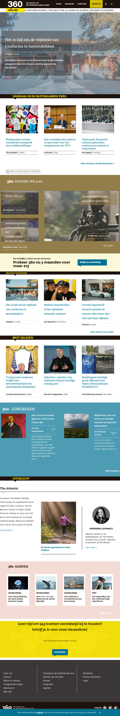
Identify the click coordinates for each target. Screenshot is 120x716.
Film (94, 593)
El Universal (92, 236)
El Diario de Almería (49, 10)
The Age (107, 10)
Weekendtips (14, 593)
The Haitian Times (10, 247)
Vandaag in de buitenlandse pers (59, 673)
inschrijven (60, 652)
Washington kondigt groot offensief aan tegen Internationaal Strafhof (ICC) (95, 382)
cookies (39, 713)
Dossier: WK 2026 (14, 196)
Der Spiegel (87, 153)
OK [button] (100, 713)
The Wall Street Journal (92, 394)
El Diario (85, 325)
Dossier (46, 681)
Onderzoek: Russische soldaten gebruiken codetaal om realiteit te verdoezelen (95, 144)
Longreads (48, 684)
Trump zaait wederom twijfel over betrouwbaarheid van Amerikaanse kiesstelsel (20, 382)
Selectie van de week (53, 677)
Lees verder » (108, 246)
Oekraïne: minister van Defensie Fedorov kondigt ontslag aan (59, 380)
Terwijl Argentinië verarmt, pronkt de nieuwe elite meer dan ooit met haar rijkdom (95, 312)
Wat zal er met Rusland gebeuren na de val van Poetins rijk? (43, 419)
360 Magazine (11, 54)
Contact (7, 677)
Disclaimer (88, 673)
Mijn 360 (8, 692)
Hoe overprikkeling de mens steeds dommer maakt (17, 599)
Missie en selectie (12, 681)
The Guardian (11, 153)
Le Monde (48, 153)
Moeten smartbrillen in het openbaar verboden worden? (30, 43)
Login (85, 681)
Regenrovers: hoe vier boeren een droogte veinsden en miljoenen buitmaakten (105, 420)
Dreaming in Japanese (73, 10)
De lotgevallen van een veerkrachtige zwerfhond (101, 599)
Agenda (47, 688)
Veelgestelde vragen (13, 684)
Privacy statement (91, 677)
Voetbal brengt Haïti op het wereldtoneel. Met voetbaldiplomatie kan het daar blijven (15, 232)
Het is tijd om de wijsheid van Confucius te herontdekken (21, 309)
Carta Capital (94, 10)
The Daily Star (29, 10)
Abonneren (9, 688)
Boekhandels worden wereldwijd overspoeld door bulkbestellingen (19, 142)
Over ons (8, 673)
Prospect (9, 322)
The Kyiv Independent (53, 394)
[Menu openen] (111, 4)
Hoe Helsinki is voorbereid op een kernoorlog (73, 599)
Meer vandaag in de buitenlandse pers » (97, 164)
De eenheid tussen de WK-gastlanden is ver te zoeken (95, 199)
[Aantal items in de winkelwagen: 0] (105, 4)
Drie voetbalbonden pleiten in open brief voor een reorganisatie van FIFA (60, 142)
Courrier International (15, 394)
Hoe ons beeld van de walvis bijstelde (45, 599)
